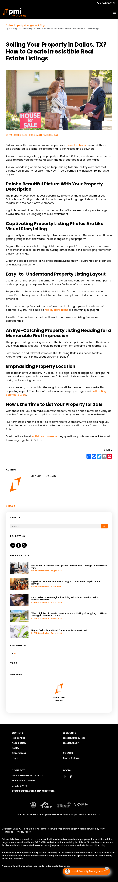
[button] (12, 545)
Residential (18, 738)
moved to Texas (76, 145)
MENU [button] (114, 12)
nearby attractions (56, 310)
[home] (14, 12)
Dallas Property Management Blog (25, 25)
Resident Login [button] (70, 743)
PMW (102, 828)
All (14, 653)
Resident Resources (73, 738)
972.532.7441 (107, 2)
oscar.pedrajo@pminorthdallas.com (33, 790)
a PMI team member (45, 436)
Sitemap (9, 831)
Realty (15, 748)
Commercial (19, 753)
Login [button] (15, 758)
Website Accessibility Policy (91, 845)
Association (19, 743)
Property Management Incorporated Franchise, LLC (71, 814)
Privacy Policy (24, 831)
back (11, 506)
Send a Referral (71, 758)
